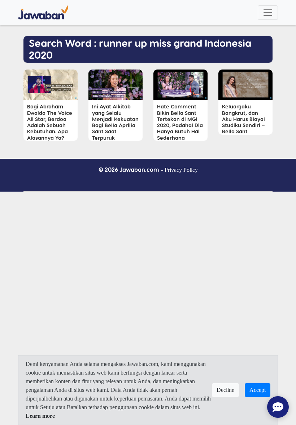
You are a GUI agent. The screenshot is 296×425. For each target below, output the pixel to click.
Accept (257, 390)
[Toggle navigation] (268, 12)
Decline (225, 390)
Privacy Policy (181, 170)
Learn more (40, 416)
